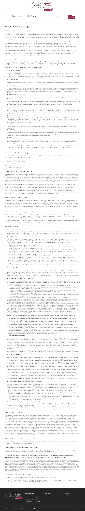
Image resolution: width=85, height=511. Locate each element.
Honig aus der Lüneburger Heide (33, 501)
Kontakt (65, 16)
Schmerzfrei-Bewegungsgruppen (31, 16)
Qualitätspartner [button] (49, 16)
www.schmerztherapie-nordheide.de (16, 167)
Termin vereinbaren (71, 16)
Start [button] (7, 16)
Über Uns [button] (57, 16)
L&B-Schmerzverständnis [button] (17, 16)
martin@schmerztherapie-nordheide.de (16, 165)
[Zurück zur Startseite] (42, 7)
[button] (79, 509)
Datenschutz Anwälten (18, 481)
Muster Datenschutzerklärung (66, 480)
